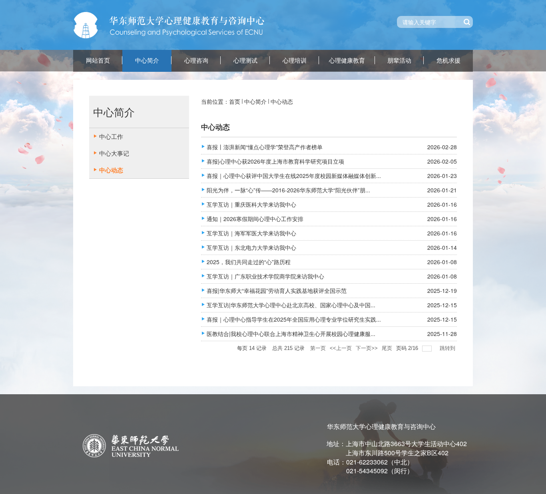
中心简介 (147, 60)
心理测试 (245, 60)
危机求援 (448, 60)
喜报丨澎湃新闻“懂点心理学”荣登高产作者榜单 (265, 147)
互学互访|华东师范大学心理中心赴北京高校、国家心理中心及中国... (291, 305)
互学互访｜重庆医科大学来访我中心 (251, 204)
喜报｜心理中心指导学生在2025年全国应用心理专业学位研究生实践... (294, 319)
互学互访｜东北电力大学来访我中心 (251, 247)
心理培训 (295, 60)
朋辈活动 (399, 60)
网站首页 (98, 60)
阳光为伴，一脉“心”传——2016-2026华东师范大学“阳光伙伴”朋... (288, 190)
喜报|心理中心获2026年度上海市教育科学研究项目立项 (275, 161)
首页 (234, 101)
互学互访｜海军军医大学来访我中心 (251, 233)
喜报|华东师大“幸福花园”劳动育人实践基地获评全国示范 (277, 290)
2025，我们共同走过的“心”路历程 (249, 262)
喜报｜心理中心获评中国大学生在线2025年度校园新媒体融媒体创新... (294, 176)
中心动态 (282, 101)
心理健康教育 (347, 60)
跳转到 (448, 348)
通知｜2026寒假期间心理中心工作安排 (255, 219)
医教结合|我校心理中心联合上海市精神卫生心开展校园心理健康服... (291, 334)
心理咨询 (196, 60)
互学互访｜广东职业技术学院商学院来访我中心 (265, 276)
